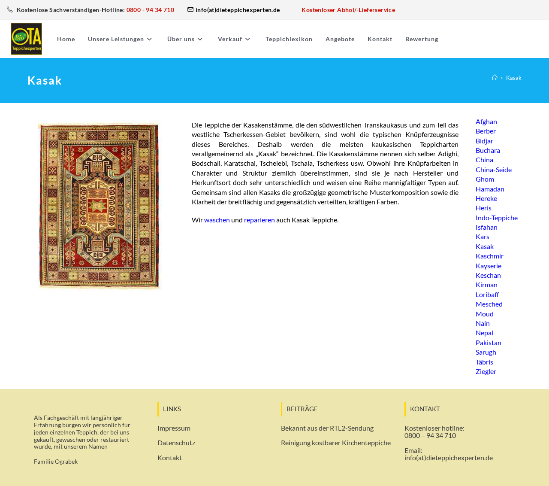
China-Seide (494, 169)
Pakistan (488, 342)
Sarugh (486, 352)
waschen (217, 220)
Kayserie (488, 265)
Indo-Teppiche (497, 217)
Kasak (514, 77)
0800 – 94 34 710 (430, 435)
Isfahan (487, 227)
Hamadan (490, 189)
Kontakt (169, 457)
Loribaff (487, 294)
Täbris (484, 362)
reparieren (259, 220)
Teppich (86, 432)
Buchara (488, 150)
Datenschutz (176, 442)
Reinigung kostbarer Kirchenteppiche (336, 442)
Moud (485, 314)
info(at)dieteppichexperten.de (448, 457)
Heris (484, 208)
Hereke (486, 198)
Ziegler (486, 371)
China (484, 159)
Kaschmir (490, 256)
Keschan (488, 275)
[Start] (495, 77)
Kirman (487, 284)
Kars (482, 236)
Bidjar (484, 141)
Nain (483, 323)
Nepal (484, 332)
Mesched (489, 304)
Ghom (485, 179)
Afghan (486, 121)
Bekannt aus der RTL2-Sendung (327, 428)
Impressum (173, 428)
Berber (486, 131)
